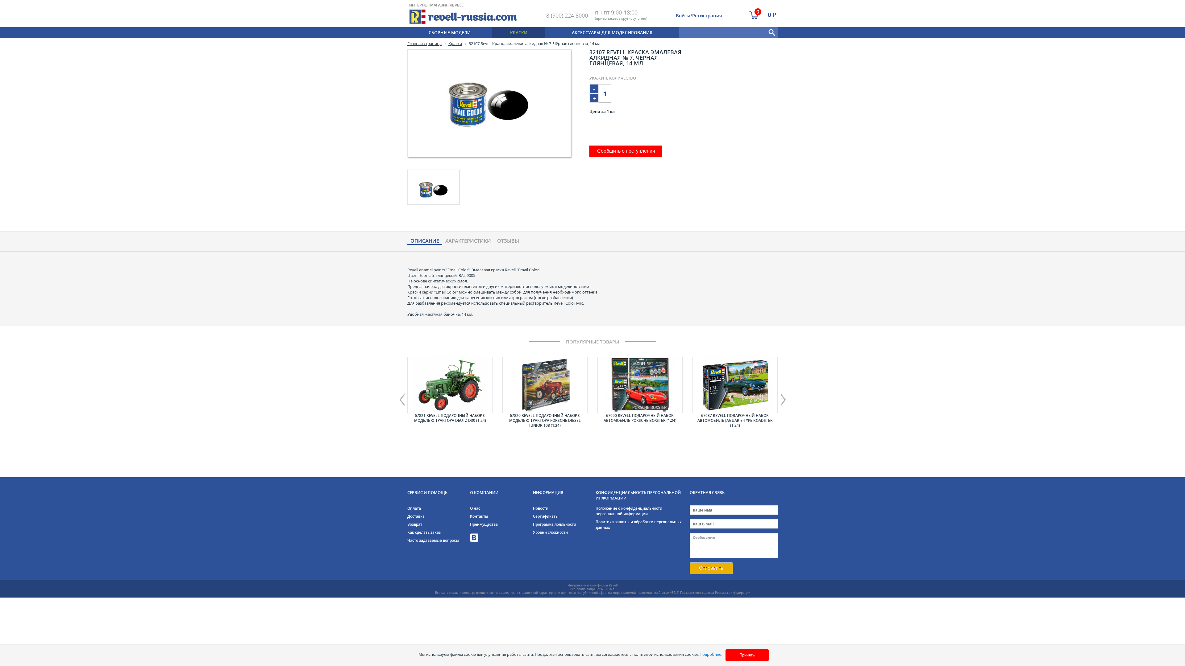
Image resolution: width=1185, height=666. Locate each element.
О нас (475, 508)
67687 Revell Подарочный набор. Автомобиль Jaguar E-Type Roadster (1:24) (735, 420)
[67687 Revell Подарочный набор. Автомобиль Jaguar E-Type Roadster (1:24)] (735, 385)
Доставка (416, 516)
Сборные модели (450, 32)
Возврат (414, 524)
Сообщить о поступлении (626, 151)
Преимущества (484, 524)
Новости (540, 508)
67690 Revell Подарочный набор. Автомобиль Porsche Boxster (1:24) (640, 418)
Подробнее (710, 654)
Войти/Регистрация (699, 15)
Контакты (479, 516)
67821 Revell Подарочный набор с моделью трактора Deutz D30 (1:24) (450, 418)
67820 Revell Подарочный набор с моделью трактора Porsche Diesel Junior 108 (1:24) (545, 420)
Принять (747, 655)
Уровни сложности (550, 532)
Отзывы (508, 241)
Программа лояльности (554, 524)
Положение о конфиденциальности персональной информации (629, 511)
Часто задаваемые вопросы (433, 540)
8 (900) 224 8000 (567, 15)
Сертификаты (546, 516)
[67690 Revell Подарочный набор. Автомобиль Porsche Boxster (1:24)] (640, 385)
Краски (518, 32)
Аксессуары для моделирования (612, 32)
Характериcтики (468, 241)
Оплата (414, 508)
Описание (424, 241)
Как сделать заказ (424, 532)
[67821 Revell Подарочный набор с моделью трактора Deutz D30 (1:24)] (450, 385)
